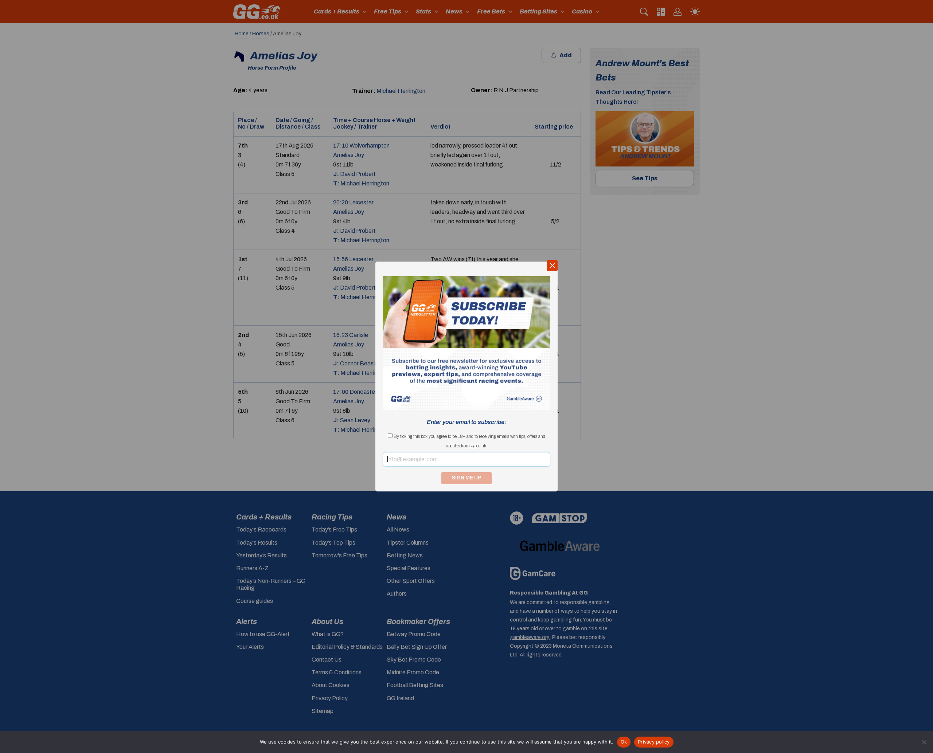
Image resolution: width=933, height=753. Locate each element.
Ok (624, 742)
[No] (924, 742)
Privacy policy (654, 742)
